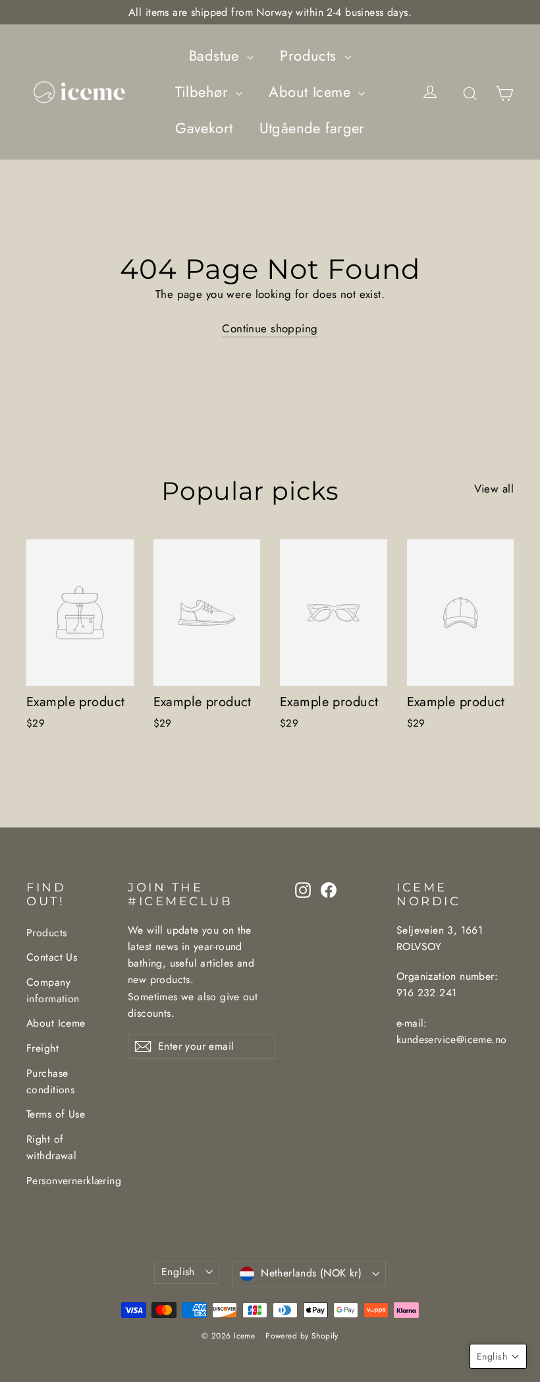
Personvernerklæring (67, 1180)
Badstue (216, 55)
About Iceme (312, 91)
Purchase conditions (50, 1081)
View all (494, 488)
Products (310, 55)
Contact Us (51, 957)
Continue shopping (269, 328)
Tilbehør (204, 91)
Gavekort (203, 127)
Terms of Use (55, 1114)
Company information (53, 990)
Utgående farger (312, 127)
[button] (498, 1356)
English (178, 1271)
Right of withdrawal (51, 1147)
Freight (42, 1048)
